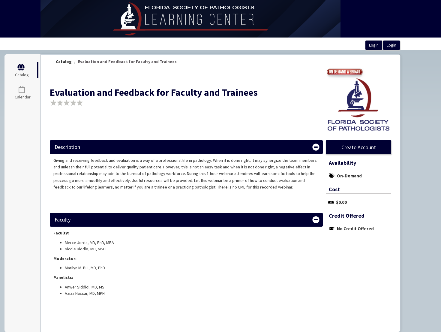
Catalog (64, 61)
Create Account (358, 147)
